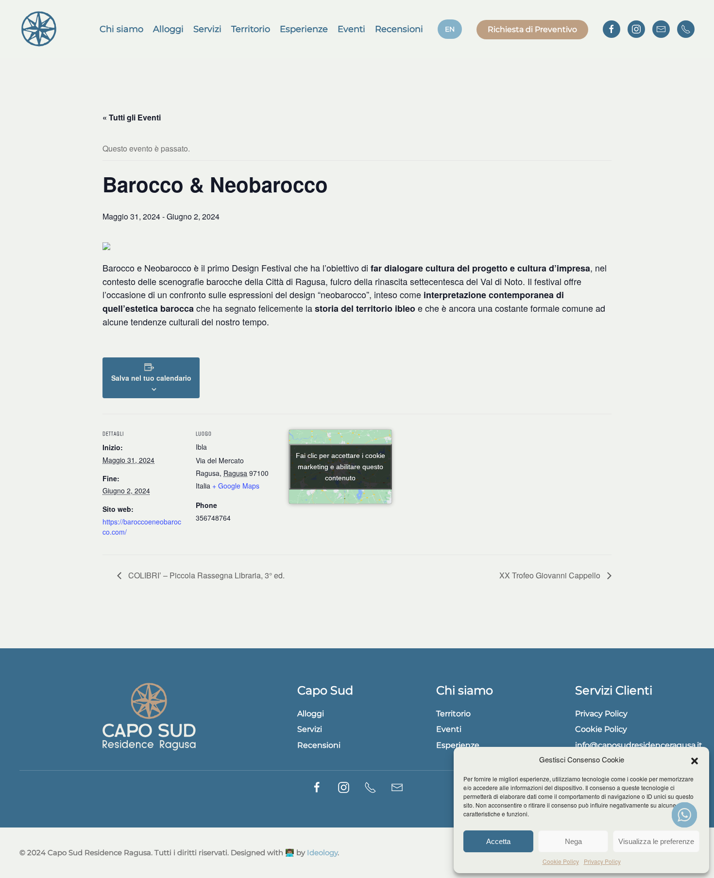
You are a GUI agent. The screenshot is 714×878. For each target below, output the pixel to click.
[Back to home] (38, 29)
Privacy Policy (602, 861)
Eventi (351, 29)
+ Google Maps (235, 485)
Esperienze (304, 29)
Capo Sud (325, 690)
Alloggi (168, 29)
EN (450, 29)
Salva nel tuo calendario (151, 378)
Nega (573, 841)
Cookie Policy (561, 861)
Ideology (322, 852)
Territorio (250, 29)
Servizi (207, 29)
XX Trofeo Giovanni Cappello (550, 575)
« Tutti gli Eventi (131, 117)
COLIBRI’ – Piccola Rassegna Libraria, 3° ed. (205, 575)
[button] (694, 759)
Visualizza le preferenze (656, 841)
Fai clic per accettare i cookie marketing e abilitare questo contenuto (340, 466)
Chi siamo (121, 29)
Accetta (498, 841)
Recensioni (399, 29)
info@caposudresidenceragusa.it (638, 745)
